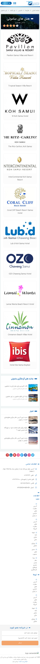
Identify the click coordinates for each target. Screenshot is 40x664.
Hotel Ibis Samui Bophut (20, 365)
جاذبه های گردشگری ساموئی (22, 378)
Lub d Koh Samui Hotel (20, 243)
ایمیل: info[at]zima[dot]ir (25, 487)
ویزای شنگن (34, 544)
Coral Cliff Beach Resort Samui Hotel (20, 212)
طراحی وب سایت (23, 661)
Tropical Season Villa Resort (20, 85)
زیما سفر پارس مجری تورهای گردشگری (34, 564)
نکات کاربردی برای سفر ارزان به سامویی (16, 386)
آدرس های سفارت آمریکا (35, 525)
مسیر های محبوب (34, 551)
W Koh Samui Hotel (20, 116)
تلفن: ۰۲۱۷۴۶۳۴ (29, 475)
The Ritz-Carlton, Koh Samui (20, 146)
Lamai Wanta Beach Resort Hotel (20, 304)
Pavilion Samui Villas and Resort (20, 55)
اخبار (31, 411)
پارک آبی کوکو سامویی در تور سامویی (16, 396)
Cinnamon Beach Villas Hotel (20, 334)
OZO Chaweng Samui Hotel (20, 273)
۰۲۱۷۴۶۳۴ (5, 3)
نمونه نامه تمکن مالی (34, 536)
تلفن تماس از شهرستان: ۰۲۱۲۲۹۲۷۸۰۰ (23, 479)
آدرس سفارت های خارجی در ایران (34, 511)
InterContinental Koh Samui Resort (20, 178)
